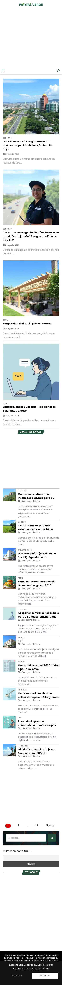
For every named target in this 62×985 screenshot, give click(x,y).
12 (36, 825)
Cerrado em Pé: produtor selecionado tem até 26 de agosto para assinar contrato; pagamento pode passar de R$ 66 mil (38, 527)
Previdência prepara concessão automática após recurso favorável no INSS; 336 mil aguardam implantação (38, 723)
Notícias (21, 637)
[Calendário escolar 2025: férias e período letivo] (9, 666)
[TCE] (9, 641)
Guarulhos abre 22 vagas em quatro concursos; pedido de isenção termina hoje (28, 145)
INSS (19, 718)
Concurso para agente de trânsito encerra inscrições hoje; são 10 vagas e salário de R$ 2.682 (31, 236)
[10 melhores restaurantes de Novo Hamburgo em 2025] (9, 582)
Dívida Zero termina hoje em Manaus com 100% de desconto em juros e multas (36, 751)
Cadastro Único (25, 550)
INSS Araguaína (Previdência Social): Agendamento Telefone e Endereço (37, 555)
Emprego (22, 522)
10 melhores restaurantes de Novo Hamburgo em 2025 (36, 583)
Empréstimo (23, 746)
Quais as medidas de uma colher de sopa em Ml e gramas (38, 695)
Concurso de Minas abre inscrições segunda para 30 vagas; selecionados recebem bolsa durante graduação (38, 496)
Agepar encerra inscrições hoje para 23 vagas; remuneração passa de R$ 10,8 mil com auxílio (38, 615)
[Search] (52, 838)
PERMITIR (45, 976)
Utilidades (22, 690)
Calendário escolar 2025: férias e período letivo (38, 667)
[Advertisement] (31, 42)
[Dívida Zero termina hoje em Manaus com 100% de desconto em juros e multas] (9, 750)
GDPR (45, 968)
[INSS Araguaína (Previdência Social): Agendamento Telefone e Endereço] (9, 554)
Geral (5, 320)
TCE (20, 641)
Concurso (7, 138)
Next (48, 825)
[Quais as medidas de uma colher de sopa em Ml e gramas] (9, 694)
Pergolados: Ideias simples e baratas (27, 323)
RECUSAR (17, 976)
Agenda (21, 662)
